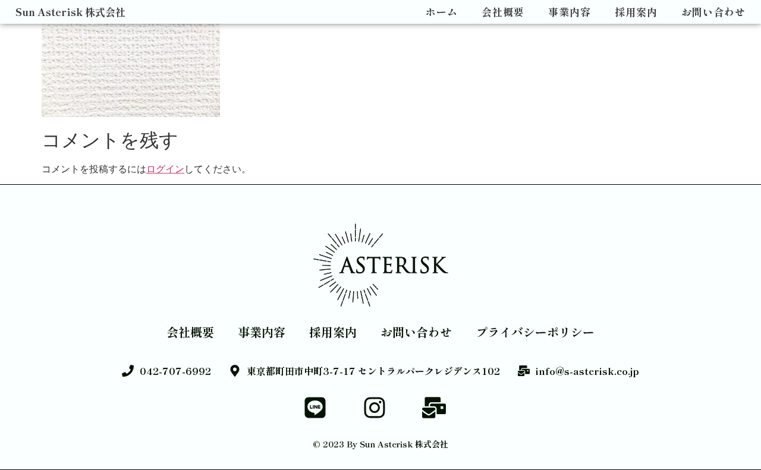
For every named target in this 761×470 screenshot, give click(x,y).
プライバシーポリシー (535, 331)
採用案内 (636, 12)
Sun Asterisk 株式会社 (70, 11)
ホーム (442, 12)
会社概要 (503, 12)
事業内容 (569, 12)
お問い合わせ (713, 12)
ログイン (165, 169)
